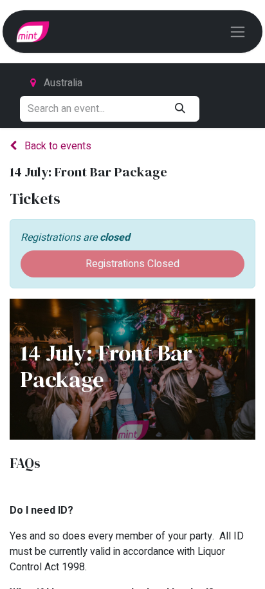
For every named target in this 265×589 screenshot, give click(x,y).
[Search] (179, 109)
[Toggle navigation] (237, 31)
